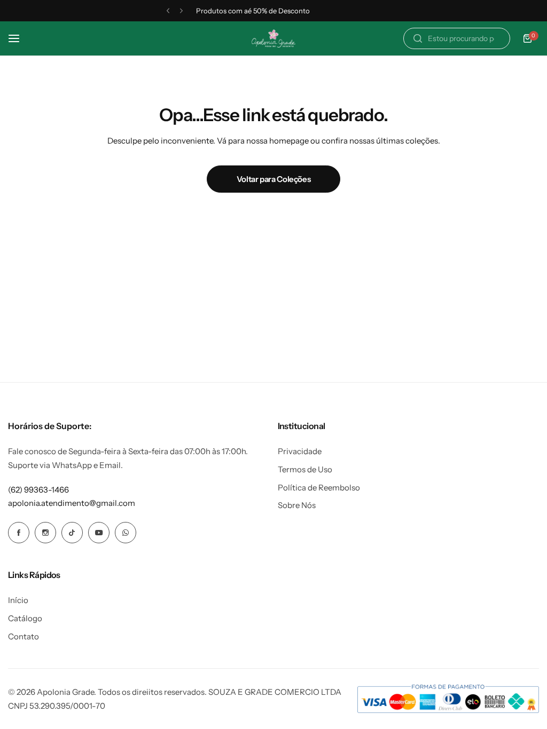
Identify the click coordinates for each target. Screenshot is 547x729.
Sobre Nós (297, 505)
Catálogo (25, 618)
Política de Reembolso (319, 487)
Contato (23, 636)
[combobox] (456, 38)
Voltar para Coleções (274, 179)
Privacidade (300, 451)
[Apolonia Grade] (273, 38)
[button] (168, 11)
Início (18, 600)
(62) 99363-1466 (38, 490)
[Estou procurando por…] (417, 38)
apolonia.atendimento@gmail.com (71, 503)
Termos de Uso (305, 469)
